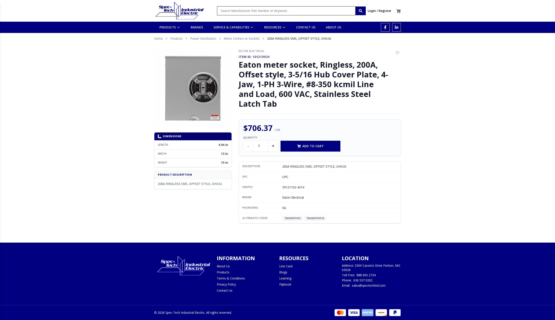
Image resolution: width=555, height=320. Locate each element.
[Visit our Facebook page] (385, 27)
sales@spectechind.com (368, 285)
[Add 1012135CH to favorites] (397, 52)
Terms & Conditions (231, 278)
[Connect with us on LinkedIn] (396, 27)
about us (333, 27)
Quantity (250, 137)
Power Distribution (203, 38)
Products (176, 38)
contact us (305, 27)
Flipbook (285, 284)
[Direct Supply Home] (179, 11)
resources (272, 27)
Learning (285, 278)
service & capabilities (231, 27)
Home (158, 38)
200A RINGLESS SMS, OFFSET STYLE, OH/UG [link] (299, 38)
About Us (223, 266)
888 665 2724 (366, 275)
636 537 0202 (362, 280)
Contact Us (224, 290)
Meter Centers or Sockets (242, 38)
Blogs (283, 272)
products (167, 27)
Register (385, 11)
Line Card (285, 266)
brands (197, 27)
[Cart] (399, 11)
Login (372, 11)
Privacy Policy (226, 284)
